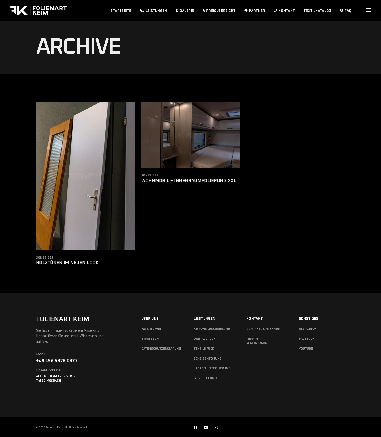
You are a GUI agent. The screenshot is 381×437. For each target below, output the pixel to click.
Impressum (150, 339)
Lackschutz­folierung (212, 368)
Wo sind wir (151, 329)
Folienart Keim (62, 319)
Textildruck (204, 348)
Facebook (307, 339)
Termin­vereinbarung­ (258, 341)
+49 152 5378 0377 (57, 360)
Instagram (307, 329)
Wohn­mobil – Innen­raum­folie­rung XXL (188, 180)
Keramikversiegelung (212, 329)
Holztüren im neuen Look (67, 263)
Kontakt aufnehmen (263, 329)
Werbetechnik (206, 378)
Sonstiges (44, 257)
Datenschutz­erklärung (161, 348)
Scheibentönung (208, 358)
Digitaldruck (205, 339)
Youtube (306, 348)
